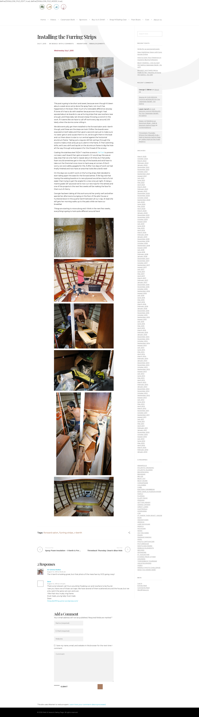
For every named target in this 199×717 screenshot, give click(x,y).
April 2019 (141, 230)
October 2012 (142, 393)
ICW (139, 513)
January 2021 (142, 191)
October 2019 (142, 219)
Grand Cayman (143, 505)
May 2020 (141, 206)
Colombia (141, 485)
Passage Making (144, 537)
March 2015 (141, 330)
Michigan (141, 528)
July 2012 (140, 400)
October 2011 (142, 413)
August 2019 (142, 222)
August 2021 (142, 176)
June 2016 (141, 298)
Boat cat (141, 479)
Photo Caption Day (145, 542)
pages (140, 535)
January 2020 (142, 213)
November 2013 (143, 365)
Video (140, 565)
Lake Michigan (143, 524)
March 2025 (141, 156)
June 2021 (141, 180)
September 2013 (143, 369)
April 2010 (141, 445)
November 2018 (143, 241)
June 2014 (141, 350)
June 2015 (141, 324)
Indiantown (82, 44)
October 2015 (142, 315)
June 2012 (141, 402)
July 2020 (141, 202)
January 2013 (142, 387)
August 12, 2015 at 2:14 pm (56, 584)
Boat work (142, 481)
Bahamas (141, 474)
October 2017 (142, 263)
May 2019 (140, 228)
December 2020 (143, 193)
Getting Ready (143, 502)
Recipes (140, 550)
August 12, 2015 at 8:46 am (56, 572)
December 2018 (143, 239)
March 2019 (141, 232)
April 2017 (141, 276)
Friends (140, 500)
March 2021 (141, 187)
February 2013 (142, 384)
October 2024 (142, 159)
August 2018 (142, 248)
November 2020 (143, 196)
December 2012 (143, 389)
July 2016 (140, 295)
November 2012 (143, 391)
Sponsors (141, 552)
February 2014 (142, 358)
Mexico (140, 526)
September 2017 (143, 265)
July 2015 (140, 322)
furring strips (66, 532)
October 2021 (142, 172)
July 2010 (140, 439)
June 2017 (141, 272)
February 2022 (142, 163)
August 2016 (142, 293)
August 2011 (141, 417)
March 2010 (141, 447)
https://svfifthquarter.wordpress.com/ (62, 601)
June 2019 (141, 226)
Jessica (55, 44)
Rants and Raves (144, 546)
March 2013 (141, 382)
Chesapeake (142, 483)
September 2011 (143, 415)
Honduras (142, 511)
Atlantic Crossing (145, 468)
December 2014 (143, 337)
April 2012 (141, 406)
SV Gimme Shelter (54, 570)
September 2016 (143, 291)
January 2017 (142, 282)
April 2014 (141, 354)
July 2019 (140, 224)
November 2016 (143, 287)
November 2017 (143, 261)
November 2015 (143, 313)
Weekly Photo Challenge (148, 568)
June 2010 (141, 441)
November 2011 (143, 411)
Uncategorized (144, 563)
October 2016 (142, 289)
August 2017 (142, 267)
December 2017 (143, 259)
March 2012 (141, 408)
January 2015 (142, 335)
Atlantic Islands (145, 470)
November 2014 (143, 339)
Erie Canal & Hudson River (149, 492)
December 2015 (143, 311)
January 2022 (142, 165)
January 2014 (142, 361)
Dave (49, 582)
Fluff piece (142, 498)
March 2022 (141, 161)
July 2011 (140, 419)
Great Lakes (142, 507)
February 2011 (142, 428)
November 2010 (143, 432)
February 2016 (142, 306)
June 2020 (141, 204)
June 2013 (141, 376)
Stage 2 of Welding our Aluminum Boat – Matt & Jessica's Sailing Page (148, 123)
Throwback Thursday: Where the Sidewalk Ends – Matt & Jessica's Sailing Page (149, 135)
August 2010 (142, 437)
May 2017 (140, 274)
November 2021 (143, 169)
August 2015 (142, 319)
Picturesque (143, 544)
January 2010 (142, 452)
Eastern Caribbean (146, 489)
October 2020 (142, 198)
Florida (140, 496)
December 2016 (143, 285)
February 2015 (142, 332)
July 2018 (140, 250)
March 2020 (142, 211)
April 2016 (141, 302)
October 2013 (142, 367)
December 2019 (143, 215)
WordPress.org (143, 590)
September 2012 (143, 395)
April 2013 (141, 380)
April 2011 (141, 426)
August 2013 (142, 371)
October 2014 (142, 341)
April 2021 (141, 185)
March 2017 (141, 278)
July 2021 (140, 178)
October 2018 (142, 243)
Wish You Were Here (146, 570)
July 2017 (140, 269)
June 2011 (141, 421)
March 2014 (141, 356)
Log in (139, 583)
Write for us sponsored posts (148, 49)
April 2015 (141, 328)
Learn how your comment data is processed (87, 705)
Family (140, 494)
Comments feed (143, 588)
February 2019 (142, 235)
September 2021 (143, 174)
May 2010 (141, 443)
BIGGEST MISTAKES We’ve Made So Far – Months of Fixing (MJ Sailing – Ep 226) (149, 73)
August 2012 (142, 398)
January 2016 (142, 308)
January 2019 (142, 237)
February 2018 (142, 254)
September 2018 (143, 245)
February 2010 (142, 450)
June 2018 (141, 252)
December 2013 (143, 363)
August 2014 (142, 345)
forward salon (51, 532)
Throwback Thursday (147, 561)
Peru (139, 539)
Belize (140, 476)
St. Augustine (143, 555)
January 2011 (142, 430)
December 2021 (143, 167)
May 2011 (140, 424)
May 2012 (140, 404)
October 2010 (142, 434)
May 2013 (140, 378)
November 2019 (143, 217)
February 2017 (142, 280)
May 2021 (140, 182)
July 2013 (140, 374)
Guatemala (142, 509)
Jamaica (140, 522)
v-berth (78, 532)
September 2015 (143, 317)
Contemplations (145, 127)
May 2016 (140, 300)
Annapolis (142, 465)
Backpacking (143, 472)
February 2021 (142, 189)
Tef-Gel (101, 152)
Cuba (139, 487)
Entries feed (142, 586)
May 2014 (140, 352)
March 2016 (141, 304)
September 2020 (143, 200)
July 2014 (140, 348)
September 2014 (143, 343)
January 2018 (142, 256)
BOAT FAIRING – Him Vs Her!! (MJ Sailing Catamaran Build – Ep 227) (149, 65)
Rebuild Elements (97, 44)
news (139, 531)
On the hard (143, 533)
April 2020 (141, 209)
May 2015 (140, 326)
